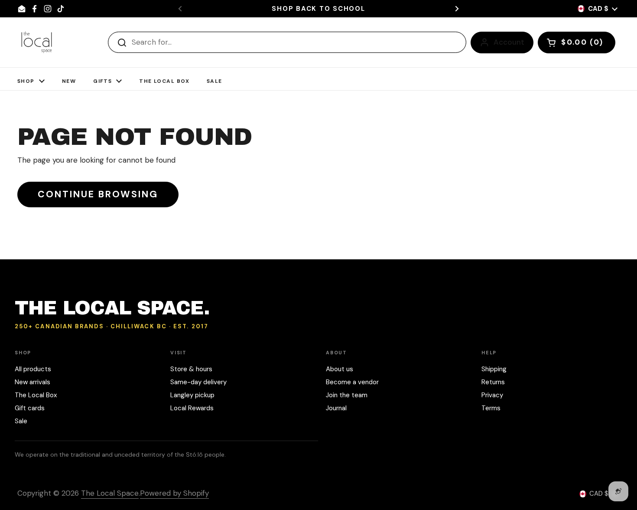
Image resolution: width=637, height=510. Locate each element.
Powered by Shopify (174, 493)
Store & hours (191, 369)
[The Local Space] (36, 42)
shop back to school (318, 9)
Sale (21, 421)
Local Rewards (192, 408)
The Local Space (110, 493)
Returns (493, 382)
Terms (490, 408)
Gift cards (30, 408)
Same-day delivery (198, 382)
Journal (336, 408)
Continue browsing (98, 194)
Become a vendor (352, 382)
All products (33, 369)
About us (339, 369)
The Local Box (36, 395)
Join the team (346, 395)
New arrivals (32, 382)
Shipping (494, 369)
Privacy (492, 395)
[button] (576, 42)
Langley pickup (192, 395)
